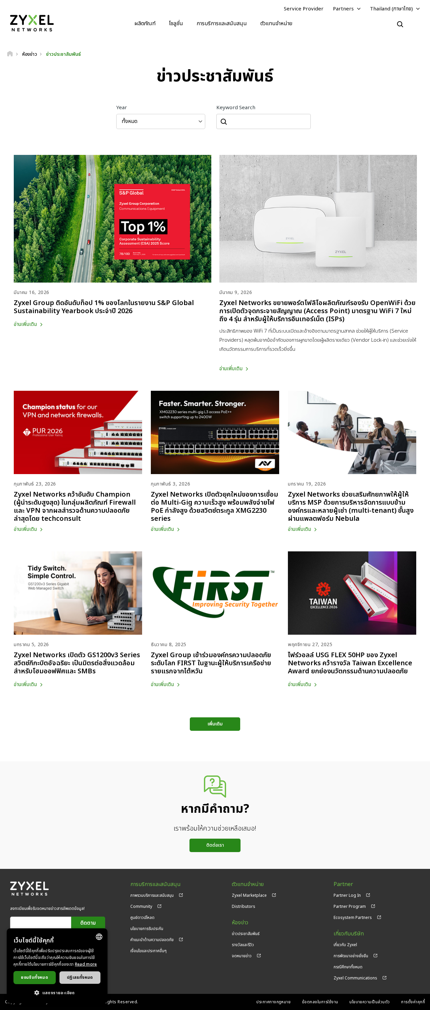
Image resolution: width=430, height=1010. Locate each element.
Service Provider (304, 9)
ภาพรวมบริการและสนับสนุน (152, 895)
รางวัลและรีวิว (243, 945)
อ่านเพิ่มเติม (25, 324)
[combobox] (99, 936)
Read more (86, 964)
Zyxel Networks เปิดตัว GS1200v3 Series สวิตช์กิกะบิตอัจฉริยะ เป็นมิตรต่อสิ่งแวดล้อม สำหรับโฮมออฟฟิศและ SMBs (77, 663)
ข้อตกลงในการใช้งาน (320, 1002)
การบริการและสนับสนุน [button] (222, 23)
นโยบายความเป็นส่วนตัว (369, 1002)
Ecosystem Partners (353, 918)
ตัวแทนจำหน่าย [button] (276, 23)
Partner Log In (347, 895)
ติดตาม (88, 923)
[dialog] (57, 965)
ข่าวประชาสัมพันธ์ (246, 934)
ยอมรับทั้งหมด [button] (34, 977)
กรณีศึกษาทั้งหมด (348, 967)
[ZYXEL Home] (32, 23)
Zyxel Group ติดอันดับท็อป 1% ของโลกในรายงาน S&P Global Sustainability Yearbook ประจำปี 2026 (104, 307)
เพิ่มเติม (215, 723)
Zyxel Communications (355, 978)
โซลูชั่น (176, 23)
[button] (57, 992)
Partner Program (350, 906)
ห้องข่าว (240, 923)
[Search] (400, 24)
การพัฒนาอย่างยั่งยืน (351, 956)
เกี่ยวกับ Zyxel (345, 945)
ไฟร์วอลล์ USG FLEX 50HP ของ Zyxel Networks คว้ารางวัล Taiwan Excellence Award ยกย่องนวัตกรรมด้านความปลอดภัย (350, 663)
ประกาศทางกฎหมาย (273, 1002)
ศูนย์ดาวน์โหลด (142, 918)
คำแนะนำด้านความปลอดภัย (152, 940)
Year (121, 107)
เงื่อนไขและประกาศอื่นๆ (148, 951)
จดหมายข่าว (242, 956)
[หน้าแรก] (10, 54)
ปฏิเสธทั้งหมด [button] (80, 977)
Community (141, 906)
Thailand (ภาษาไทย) (391, 9)
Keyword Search (235, 107)
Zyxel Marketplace (249, 895)
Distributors (243, 906)
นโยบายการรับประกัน (146, 929)
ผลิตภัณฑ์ (145, 23)
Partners (343, 9)
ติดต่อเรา (215, 845)
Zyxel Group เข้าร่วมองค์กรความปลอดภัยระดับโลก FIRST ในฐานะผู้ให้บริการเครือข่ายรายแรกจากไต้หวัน (211, 663)
